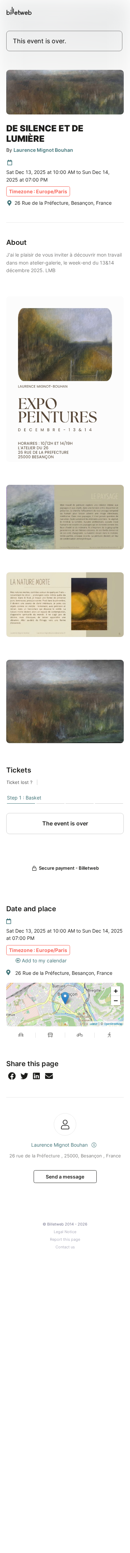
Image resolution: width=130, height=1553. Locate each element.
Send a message (65, 1177)
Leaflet (93, 1024)
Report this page (65, 1239)
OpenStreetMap (113, 1024)
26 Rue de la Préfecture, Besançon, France (63, 973)
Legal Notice (65, 1232)
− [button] (116, 1001)
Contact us (65, 1247)
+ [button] (116, 991)
